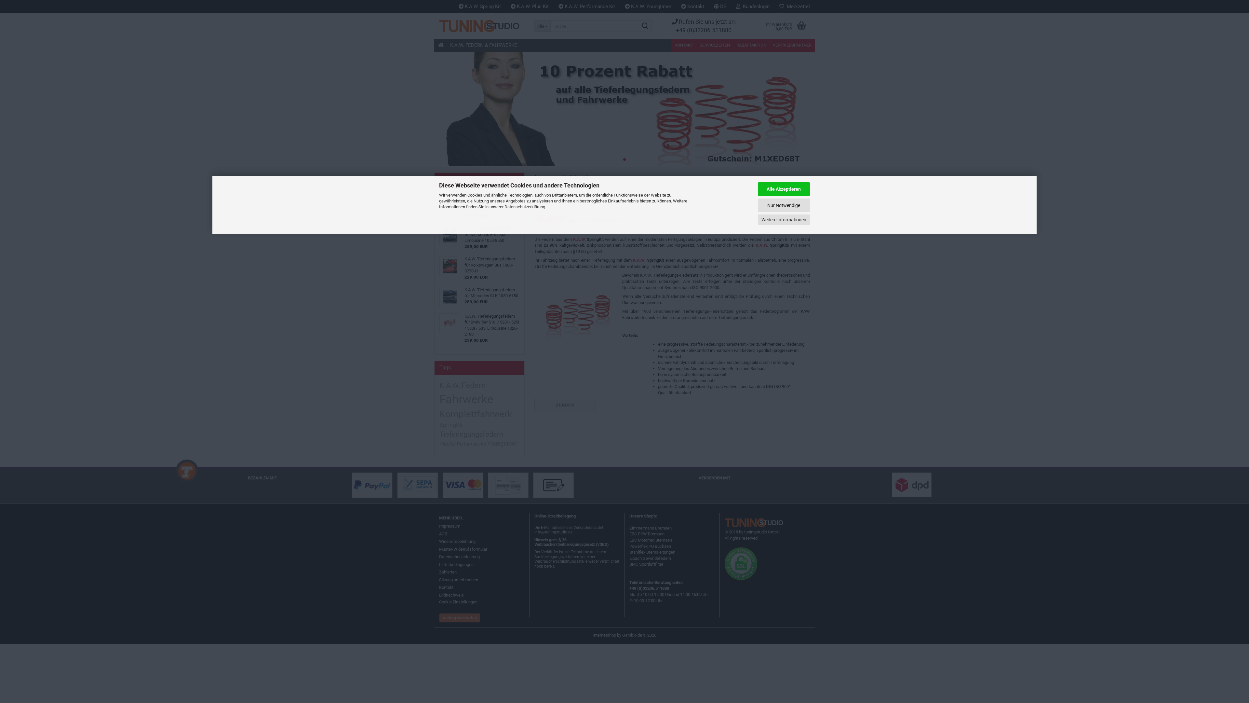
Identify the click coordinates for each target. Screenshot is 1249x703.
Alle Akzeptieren (784, 189)
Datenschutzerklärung (524, 206)
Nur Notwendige (783, 205)
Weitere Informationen (783, 219)
